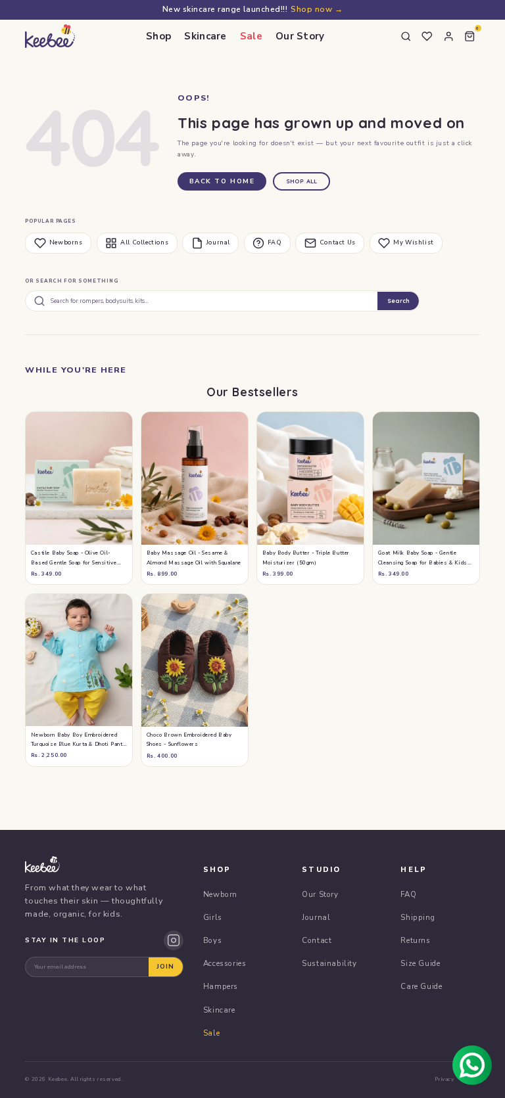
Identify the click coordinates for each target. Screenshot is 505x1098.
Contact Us (338, 242)
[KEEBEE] (49, 36)
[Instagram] (173, 940)
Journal (218, 242)
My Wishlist (413, 242)
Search (398, 300)
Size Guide (420, 963)
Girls (212, 917)
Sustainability (329, 963)
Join (165, 966)
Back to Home (222, 181)
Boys (212, 940)
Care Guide (421, 986)
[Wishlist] (427, 36)
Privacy (444, 1079)
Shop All (302, 181)
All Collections (144, 242)
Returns (415, 940)
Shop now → (317, 9)
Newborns (66, 242)
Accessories (225, 963)
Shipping (417, 917)
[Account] (448, 36)
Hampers (220, 986)
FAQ (274, 242)
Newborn (220, 894)
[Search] (406, 36)
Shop (158, 36)
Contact (316, 940)
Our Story (300, 36)
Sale (251, 36)
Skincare (205, 36)
